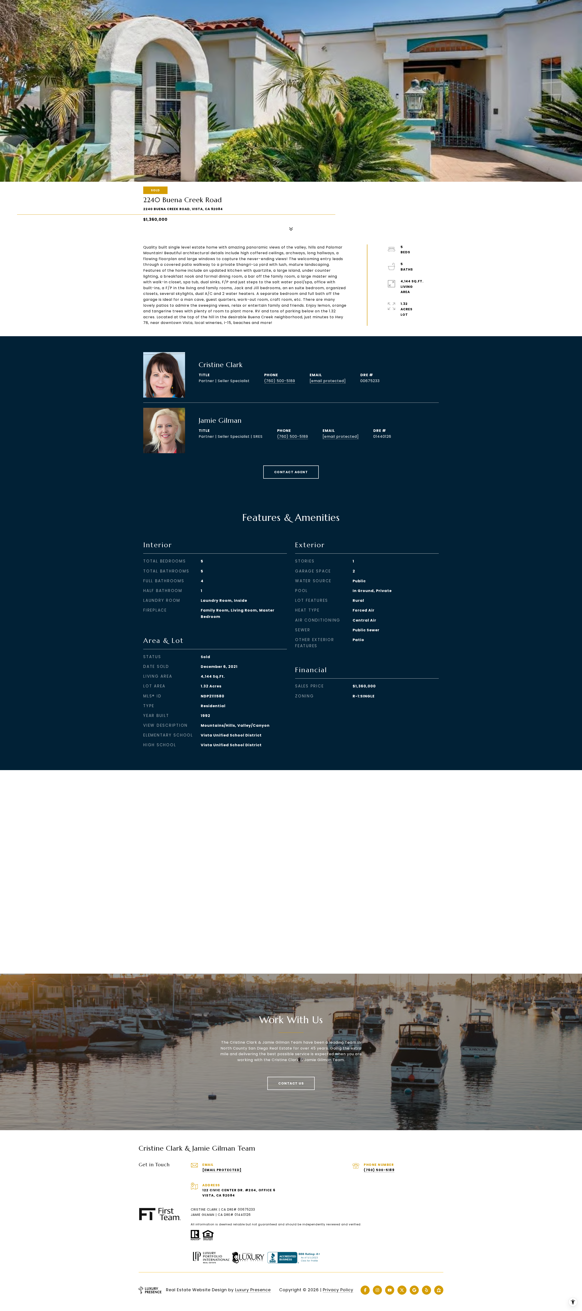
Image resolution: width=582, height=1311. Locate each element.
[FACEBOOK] (365, 1290)
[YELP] (426, 1290)
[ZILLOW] (438, 1290)
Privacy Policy (338, 1290)
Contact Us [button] (291, 1083)
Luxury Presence (253, 1290)
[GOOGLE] (414, 1290)
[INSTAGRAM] (377, 1290)
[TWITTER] (401, 1290)
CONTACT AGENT (291, 472)
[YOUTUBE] (389, 1290)
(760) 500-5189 (279, 380)
